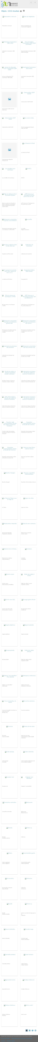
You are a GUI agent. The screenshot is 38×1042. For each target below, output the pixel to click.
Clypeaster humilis (24, 660)
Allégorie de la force (25, 229)
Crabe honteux (24, 963)
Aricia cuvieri (23, 1014)
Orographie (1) (24, 279)
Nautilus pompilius (6, 914)
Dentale (3, 836)
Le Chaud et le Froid (25, 152)
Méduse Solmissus (6, 1014)
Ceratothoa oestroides (7, 811)
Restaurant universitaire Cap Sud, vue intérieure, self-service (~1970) (28, 331)
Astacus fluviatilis (5, 736)
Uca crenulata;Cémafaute (26, 762)
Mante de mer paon (25, 735)
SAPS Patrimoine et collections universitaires (22, 1038)
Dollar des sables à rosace (26, 583)
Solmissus (4, 1015)
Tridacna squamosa (25, 863)
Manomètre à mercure (7, 25)
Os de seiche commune (7, 887)
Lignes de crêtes (24, 507)
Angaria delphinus (6, 634)
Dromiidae (4, 762)
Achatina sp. (23, 609)
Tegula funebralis (24, 634)
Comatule (23, 558)
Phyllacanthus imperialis (7, 533)
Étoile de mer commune (26, 532)
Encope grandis (5, 659)
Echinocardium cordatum (7, 609)
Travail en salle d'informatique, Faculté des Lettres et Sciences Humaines (8, 432)
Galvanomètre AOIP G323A (27, 101)
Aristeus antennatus (25, 939)
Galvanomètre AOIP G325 (7, 127)
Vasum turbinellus (6, 938)
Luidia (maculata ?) (6, 559)
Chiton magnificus (5, 863)
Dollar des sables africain (26, 659)
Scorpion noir (5, 786)
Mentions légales (11, 1040)
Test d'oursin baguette (6, 532)
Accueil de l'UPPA (5, 1038)
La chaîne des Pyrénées (7, 279)
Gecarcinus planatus (25, 710)
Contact (3, 1040)
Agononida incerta (6, 989)
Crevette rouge (24, 938)
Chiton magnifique (6, 862)
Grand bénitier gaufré (25, 862)
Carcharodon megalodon (26, 26)
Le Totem (4, 507)
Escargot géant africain (26, 608)
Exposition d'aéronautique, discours (28, 482)
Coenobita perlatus (6, 963)
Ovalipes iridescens (25, 989)
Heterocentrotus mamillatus (7, 584)
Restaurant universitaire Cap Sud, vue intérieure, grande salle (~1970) (9, 331)
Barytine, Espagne (6, 482)
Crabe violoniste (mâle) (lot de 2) (28, 760)
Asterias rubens (24, 533)
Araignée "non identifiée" (26, 786)
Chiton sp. (23, 836)
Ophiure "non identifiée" (7, 684)
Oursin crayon (5, 583)
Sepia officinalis (5, 888)
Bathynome (23, 811)
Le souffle (23, 228)
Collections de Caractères (26, 253)
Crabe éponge (5, 760)
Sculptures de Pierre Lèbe (7, 253)
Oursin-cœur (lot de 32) (7, 608)
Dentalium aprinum (6, 838)
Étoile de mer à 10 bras (7, 558)
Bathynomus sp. (24, 812)
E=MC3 (22, 177)
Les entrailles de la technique (8, 177)
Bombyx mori (5, 712)
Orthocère (23, 887)
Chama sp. (23, 915)
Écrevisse (4, 735)
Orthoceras (23, 888)
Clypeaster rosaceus (25, 584)
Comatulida (23, 559)
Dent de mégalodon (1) (26, 25)
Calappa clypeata (24, 964)
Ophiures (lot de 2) (25, 684)
